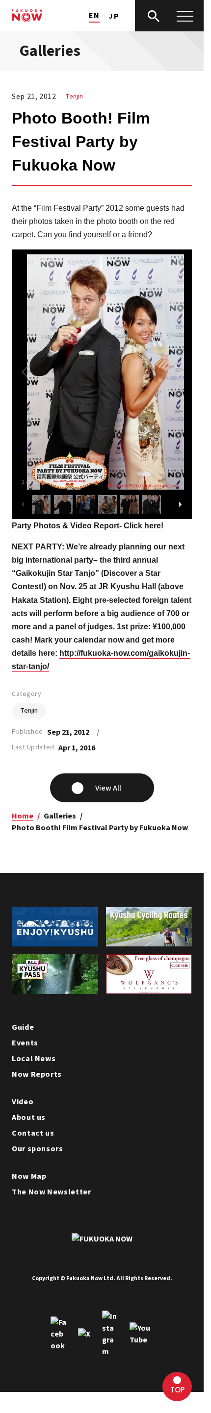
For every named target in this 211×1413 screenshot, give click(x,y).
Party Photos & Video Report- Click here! (87, 525)
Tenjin (74, 96)
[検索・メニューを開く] (169, 15)
